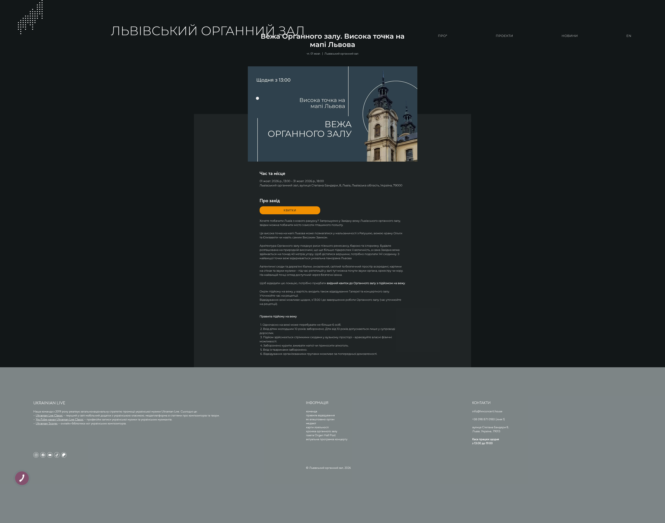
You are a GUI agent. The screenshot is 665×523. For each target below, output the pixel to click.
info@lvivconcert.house (487, 411)
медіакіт (311, 423)
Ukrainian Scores (46, 423)
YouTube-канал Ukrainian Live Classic (59, 419)
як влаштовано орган (320, 419)
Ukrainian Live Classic (49, 415)
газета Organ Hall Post (321, 435)
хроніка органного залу (321, 431)
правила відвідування (320, 415)
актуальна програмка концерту (326, 439)
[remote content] (290, 210)
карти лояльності (317, 427)
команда (311, 411)
